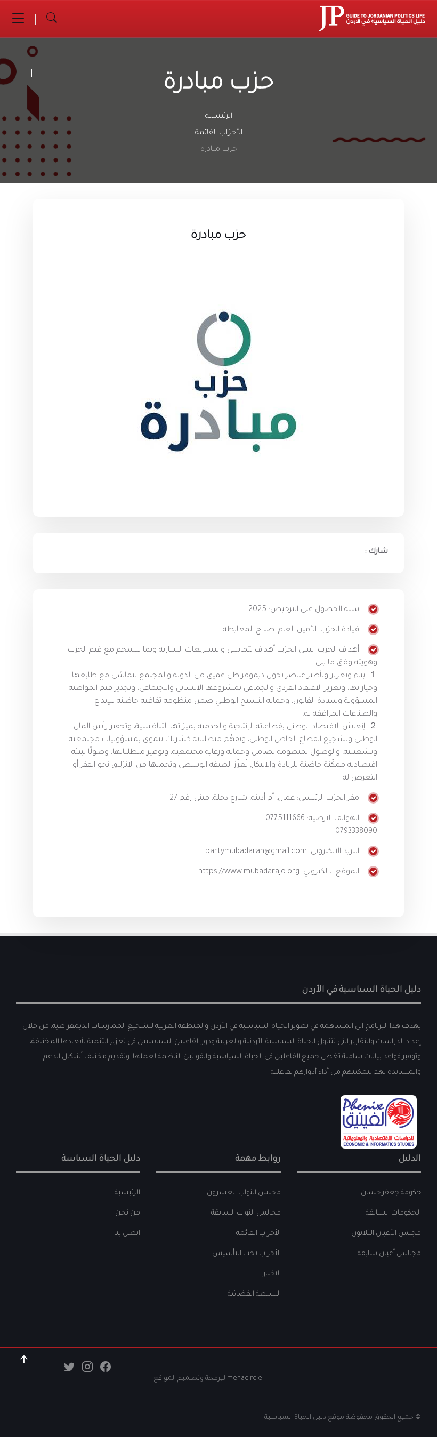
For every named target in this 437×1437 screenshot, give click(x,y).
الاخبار (272, 1274)
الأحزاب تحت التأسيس (246, 1254)
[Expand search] (51, 18)
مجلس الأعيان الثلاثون (386, 1234)
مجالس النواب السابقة (246, 1213)
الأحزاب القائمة (218, 133)
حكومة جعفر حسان (391, 1193)
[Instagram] (87, 1369)
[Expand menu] (18, 18)
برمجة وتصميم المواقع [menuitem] (188, 1379)
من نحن (127, 1213)
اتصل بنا (127, 1234)
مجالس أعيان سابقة (389, 1254)
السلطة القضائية (254, 1294)
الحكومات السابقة (393, 1213)
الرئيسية (218, 117)
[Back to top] (24, 1360)
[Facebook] (105, 1369)
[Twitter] (69, 1369)
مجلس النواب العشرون (244, 1193)
